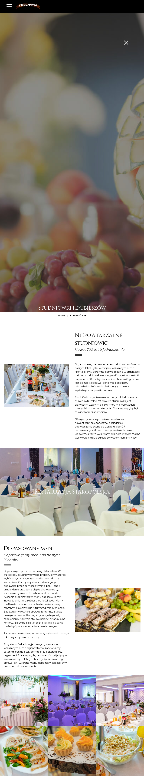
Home (62, 315)
